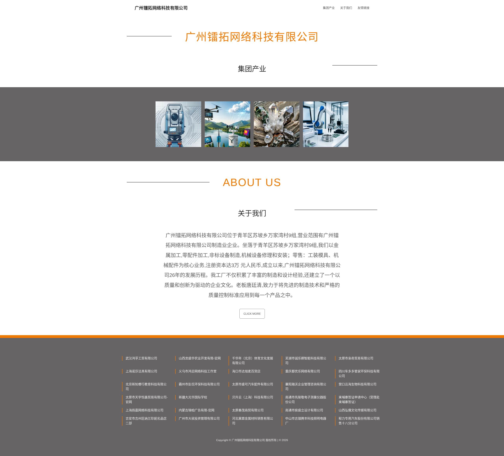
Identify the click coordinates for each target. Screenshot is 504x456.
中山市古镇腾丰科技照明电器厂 (305, 421)
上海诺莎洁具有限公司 (141, 371)
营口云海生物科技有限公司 (357, 384)
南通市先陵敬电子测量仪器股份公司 (305, 400)
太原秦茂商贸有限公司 (248, 410)
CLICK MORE (252, 313)
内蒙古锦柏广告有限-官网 (196, 410)
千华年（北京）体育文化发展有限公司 (252, 361)
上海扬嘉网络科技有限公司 (144, 410)
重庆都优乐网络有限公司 (302, 371)
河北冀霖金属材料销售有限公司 (252, 421)
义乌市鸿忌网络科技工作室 (198, 371)
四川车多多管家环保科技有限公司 (359, 374)
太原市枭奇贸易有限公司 (356, 358)
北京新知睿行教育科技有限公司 (146, 387)
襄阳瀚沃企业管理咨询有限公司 (305, 387)
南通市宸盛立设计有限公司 (304, 410)
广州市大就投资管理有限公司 (199, 418)
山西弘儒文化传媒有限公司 (357, 410)
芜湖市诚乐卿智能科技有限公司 (305, 361)
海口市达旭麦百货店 (246, 371)
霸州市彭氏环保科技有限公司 (199, 384)
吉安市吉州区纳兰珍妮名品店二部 (146, 421)
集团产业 (329, 7)
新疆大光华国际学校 (193, 397)
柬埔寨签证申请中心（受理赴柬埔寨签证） (359, 400)
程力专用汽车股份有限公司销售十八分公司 (359, 421)
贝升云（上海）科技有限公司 (252, 397)
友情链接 (363, 7)
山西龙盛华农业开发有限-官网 (200, 358)
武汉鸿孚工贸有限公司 (141, 358)
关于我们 (346, 7)
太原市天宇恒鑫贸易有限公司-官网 (147, 400)
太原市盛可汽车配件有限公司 (252, 384)
